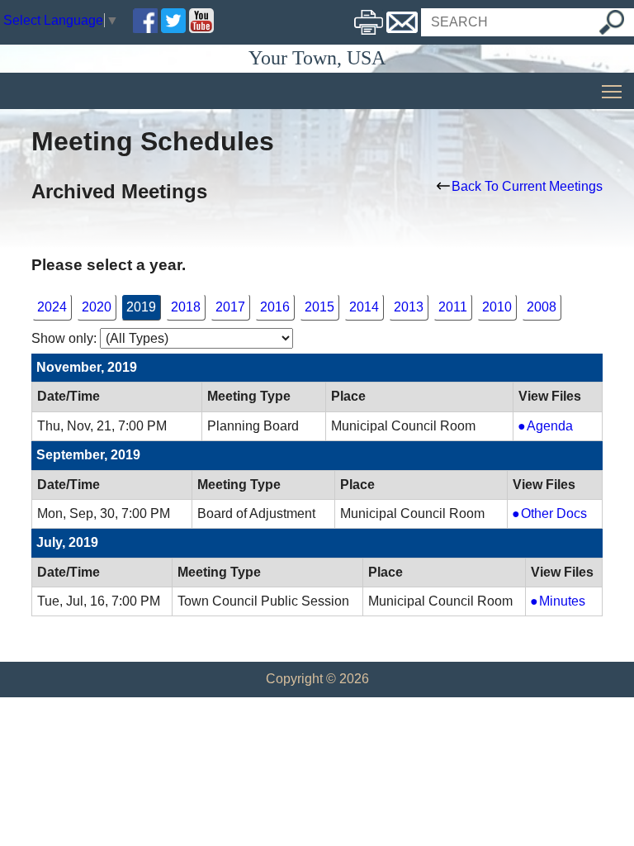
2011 (452, 307)
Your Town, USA (317, 58)
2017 (230, 307)
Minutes (567, 602)
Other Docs (554, 514)
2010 (497, 307)
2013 (408, 307)
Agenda (560, 426)
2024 (52, 307)
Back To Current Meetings (527, 186)
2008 (541, 307)
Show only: (64, 338)
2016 (275, 307)
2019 (141, 307)
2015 (319, 307)
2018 (186, 307)
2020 (96, 307)
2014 (364, 307)
